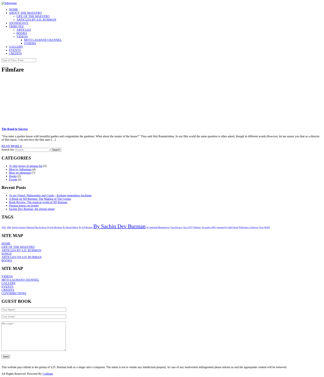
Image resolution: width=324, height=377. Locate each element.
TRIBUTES (16, 26)
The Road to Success (15, 129)
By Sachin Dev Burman (119, 226)
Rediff (267, 227)
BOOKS (21, 33)
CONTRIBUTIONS (14, 293)
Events (13, 179)
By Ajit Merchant (54, 227)
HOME (13, 9)
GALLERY (16, 46)
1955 (4, 227)
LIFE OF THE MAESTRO (33, 16)
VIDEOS (22, 36)
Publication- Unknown (249, 227)
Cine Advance (176, 227)
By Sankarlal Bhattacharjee (158, 227)
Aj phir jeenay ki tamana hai (25, 166)
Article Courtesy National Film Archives (29, 227)
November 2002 (209, 227)
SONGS (7, 253)
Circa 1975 (188, 227)
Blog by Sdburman (20, 169)
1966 (9, 227)
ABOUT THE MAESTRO (25, 12)
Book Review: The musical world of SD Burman (38, 202)
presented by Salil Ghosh (227, 227)
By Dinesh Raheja (70, 227)
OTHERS (30, 43)
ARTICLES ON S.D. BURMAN (22, 257)
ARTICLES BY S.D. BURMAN (36, 19)
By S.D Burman (86, 227)
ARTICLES (23, 29)
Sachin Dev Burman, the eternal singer (32, 209)
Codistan (48, 373)
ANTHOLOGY (18, 23)
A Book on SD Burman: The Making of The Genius (40, 198)
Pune (261, 227)
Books (13, 176)
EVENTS (15, 50)
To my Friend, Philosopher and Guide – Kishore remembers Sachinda (50, 195)
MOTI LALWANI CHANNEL (43, 40)
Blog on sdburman (20, 172)
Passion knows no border (24, 205)
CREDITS (15, 53)
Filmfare (197, 227)
